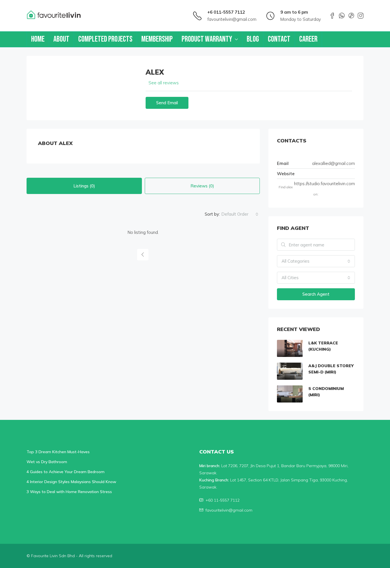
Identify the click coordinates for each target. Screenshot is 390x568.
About (61, 39)
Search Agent (315, 294)
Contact (279, 39)
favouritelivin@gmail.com (231, 19)
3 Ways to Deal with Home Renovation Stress (69, 491)
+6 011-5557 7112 (226, 12)
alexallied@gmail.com (333, 163)
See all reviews (163, 82)
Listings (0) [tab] (84, 186)
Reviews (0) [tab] (202, 186)
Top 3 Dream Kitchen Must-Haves (58, 451)
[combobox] (239, 214)
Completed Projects (105, 39)
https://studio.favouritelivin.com (324, 183)
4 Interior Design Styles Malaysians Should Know (71, 481)
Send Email (167, 102)
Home (38, 39)
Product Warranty (207, 39)
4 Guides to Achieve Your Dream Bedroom (65, 471)
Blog (253, 39)
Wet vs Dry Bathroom (47, 461)
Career (308, 39)
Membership (157, 39)
